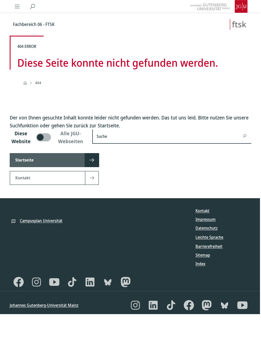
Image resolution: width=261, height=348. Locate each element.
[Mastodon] (126, 282)
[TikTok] (72, 282)
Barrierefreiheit (209, 246)
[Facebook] (19, 282)
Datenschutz (206, 228)
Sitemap (202, 255)
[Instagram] (36, 282)
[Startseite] (25, 83)
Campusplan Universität (41, 220)
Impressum (205, 219)
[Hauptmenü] (17, 6)
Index (200, 263)
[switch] (48, 137)
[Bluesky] (108, 282)
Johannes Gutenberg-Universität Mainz (44, 305)
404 (38, 82)
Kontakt (202, 210)
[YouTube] (54, 282)
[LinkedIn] (90, 282)
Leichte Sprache (209, 237)
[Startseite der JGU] (218, 6)
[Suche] (32, 6)
